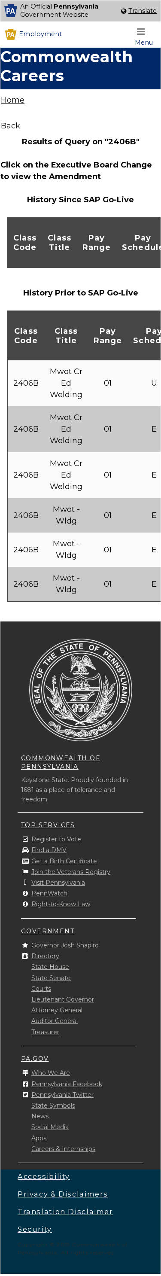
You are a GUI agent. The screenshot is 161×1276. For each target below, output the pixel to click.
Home (12, 100)
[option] (80, 10)
